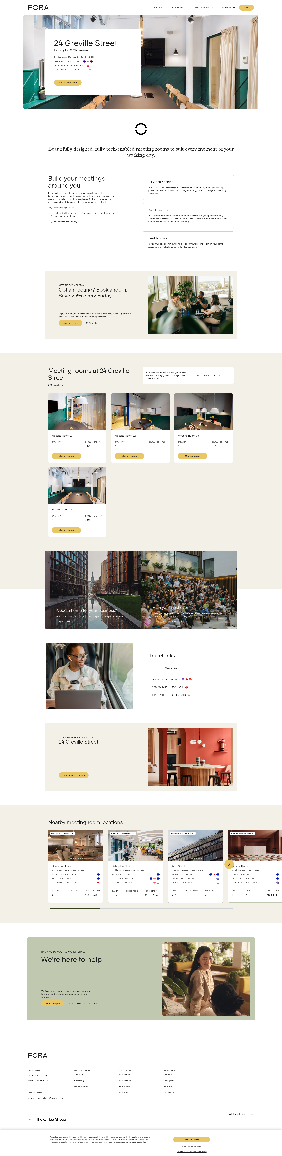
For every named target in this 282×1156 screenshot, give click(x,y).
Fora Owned (125, 1081)
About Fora (158, 7)
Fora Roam (124, 1087)
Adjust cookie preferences (191, 1146)
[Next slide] (229, 864)
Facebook (169, 1093)
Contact (246, 7)
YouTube (168, 1087)
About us (78, 1075)
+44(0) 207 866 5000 (37, 1075)
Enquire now (63, 621)
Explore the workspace (74, 775)
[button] (68, 858)
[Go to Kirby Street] (195, 882)
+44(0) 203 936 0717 (210, 375)
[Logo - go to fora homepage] (38, 8)
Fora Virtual (124, 1093)
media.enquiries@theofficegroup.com (46, 1098)
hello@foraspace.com (38, 1080)
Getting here (171, 668)
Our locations (177, 7)
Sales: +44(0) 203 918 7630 (82, 1003)
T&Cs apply (91, 323)
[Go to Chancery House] (75, 882)
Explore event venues (165, 621)
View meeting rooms (68, 82)
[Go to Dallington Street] (135, 882)
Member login (81, 1087)
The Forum (225, 7)
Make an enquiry (71, 323)
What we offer (202, 7)
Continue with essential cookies (191, 1151)
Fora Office (124, 1075)
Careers (78, 1081)
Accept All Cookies (191, 1139)
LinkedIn (168, 1075)
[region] (141, 1143)
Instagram (169, 1081)
